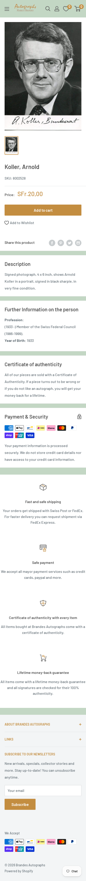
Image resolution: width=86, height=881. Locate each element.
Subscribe (20, 804)
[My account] (57, 8)
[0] (77, 8)
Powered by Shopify (19, 871)
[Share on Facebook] (52, 242)
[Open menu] (7, 9)
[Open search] (47, 8)
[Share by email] (78, 242)
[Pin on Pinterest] (61, 242)
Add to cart (43, 210)
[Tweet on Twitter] (69, 242)
